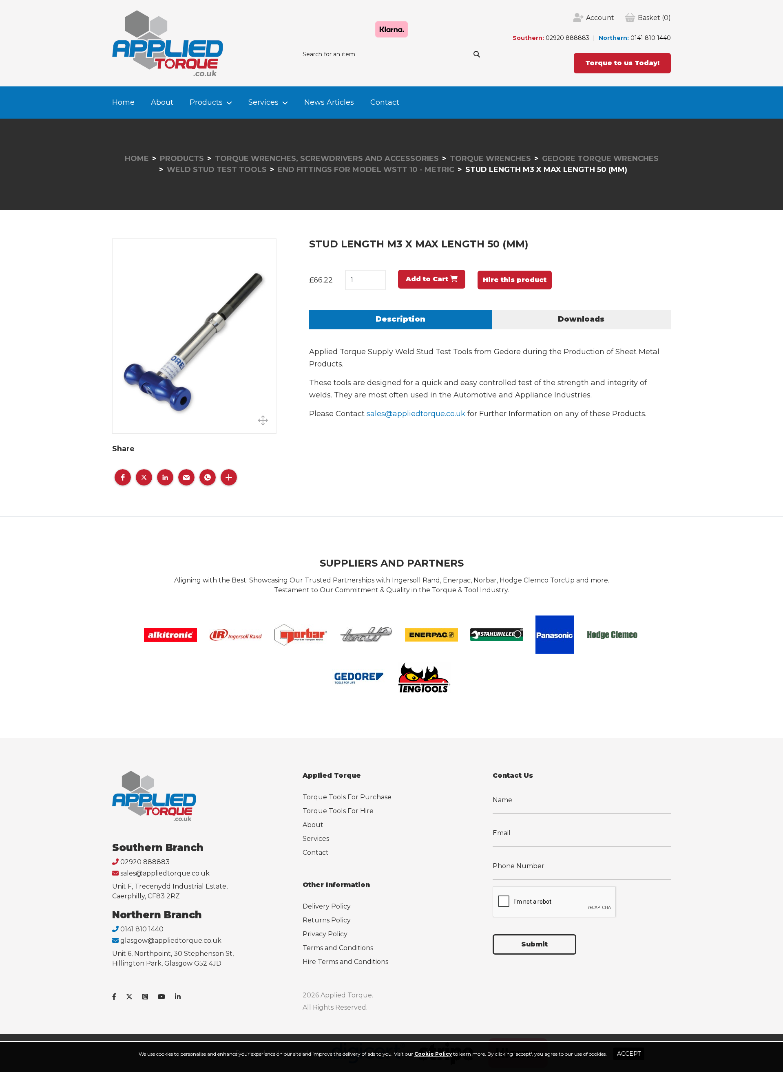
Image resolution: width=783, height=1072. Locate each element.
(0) (654, 18)
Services (263, 102)
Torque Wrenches (490, 158)
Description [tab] (400, 319)
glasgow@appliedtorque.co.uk (170, 940)
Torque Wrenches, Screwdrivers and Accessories (327, 158)
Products (206, 102)
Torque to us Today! (622, 63)
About (162, 102)
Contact (384, 102)
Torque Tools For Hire (338, 811)
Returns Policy (327, 920)
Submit (534, 944)
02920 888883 (567, 38)
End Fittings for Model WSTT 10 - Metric (366, 169)
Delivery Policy (327, 906)
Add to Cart (428, 279)
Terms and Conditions (338, 948)
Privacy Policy (325, 934)
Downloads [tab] (581, 319)
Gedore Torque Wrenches (600, 158)
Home (123, 102)
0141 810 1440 (650, 38)
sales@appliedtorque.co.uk (416, 413)
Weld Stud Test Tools (217, 169)
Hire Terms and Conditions (345, 962)
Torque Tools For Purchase (347, 797)
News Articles (329, 102)
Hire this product (514, 280)
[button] (123, 477)
